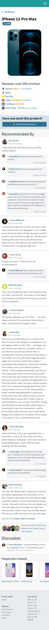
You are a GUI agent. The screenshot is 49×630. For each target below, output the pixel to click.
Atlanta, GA (32, 599)
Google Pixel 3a (26, 581)
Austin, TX (31, 602)
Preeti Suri (41, 525)
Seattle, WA (32, 617)
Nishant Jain (26, 528)
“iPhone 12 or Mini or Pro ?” (24, 550)
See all (30, 619)
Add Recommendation (26, 124)
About (4, 599)
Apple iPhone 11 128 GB (10, 581)
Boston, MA (32, 605)
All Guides (6, 615)
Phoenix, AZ (32, 614)
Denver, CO (31, 608)
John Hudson (26, 531)
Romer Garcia (39, 528)
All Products (7, 612)
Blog (4, 618)
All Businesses (7, 609)
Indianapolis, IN (33, 611)
